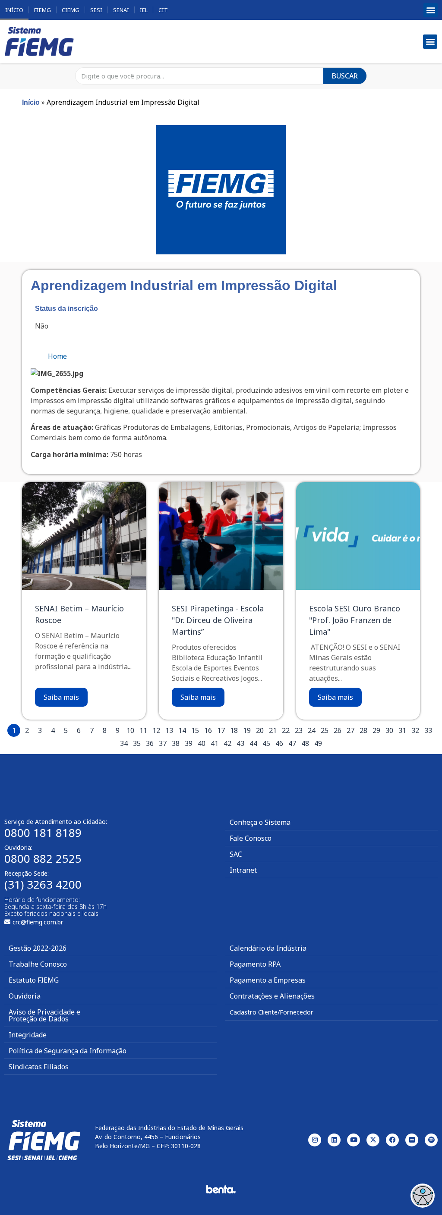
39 (189, 743)
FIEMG (42, 10)
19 (247, 730)
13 (169, 730)
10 (130, 730)
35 (137, 743)
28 (363, 730)
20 (260, 730)
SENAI (121, 10)
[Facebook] (392, 1140)
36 (150, 743)
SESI (96, 10)
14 (182, 730)
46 (279, 743)
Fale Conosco (251, 838)
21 (273, 730)
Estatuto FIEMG (34, 980)
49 (318, 743)
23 (299, 730)
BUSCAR (345, 76)
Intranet (243, 870)
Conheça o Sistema (260, 822)
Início (14, 10)
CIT (163, 10)
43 (240, 743)
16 (208, 730)
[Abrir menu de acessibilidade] (422, 1195)
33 (428, 730)
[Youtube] (353, 1140)
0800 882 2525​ (43, 858)
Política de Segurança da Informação (67, 1050)
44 (253, 743)
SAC (236, 854)
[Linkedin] (334, 1140)
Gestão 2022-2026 (37, 948)
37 (163, 743)
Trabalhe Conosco (38, 964)
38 (176, 743)
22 (286, 730)
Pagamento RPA (255, 964)
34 (124, 743)
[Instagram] (314, 1140)
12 (156, 730)
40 (201, 743)
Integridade (28, 1035)
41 (214, 743)
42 (227, 743)
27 (350, 730)
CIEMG (70, 10)
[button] (430, 10)
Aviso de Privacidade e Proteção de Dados (44, 1015)
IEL (144, 10)
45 (266, 743)
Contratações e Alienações (272, 996)
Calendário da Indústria (268, 948)
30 (389, 730)
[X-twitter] (372, 1140)
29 (376, 730)
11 (143, 730)
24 (312, 730)
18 (234, 730)
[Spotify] (431, 1140)
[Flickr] (411, 1140)
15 (195, 730)
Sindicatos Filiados (39, 1066)
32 (415, 730)
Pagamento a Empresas (268, 980)
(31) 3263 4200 (43, 884)
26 (337, 730)
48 (305, 743)
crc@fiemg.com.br (38, 922)
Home (57, 356)
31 (402, 730)
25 (324, 730)
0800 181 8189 (43, 832)
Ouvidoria (25, 996)
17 (221, 730)
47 (292, 743)
